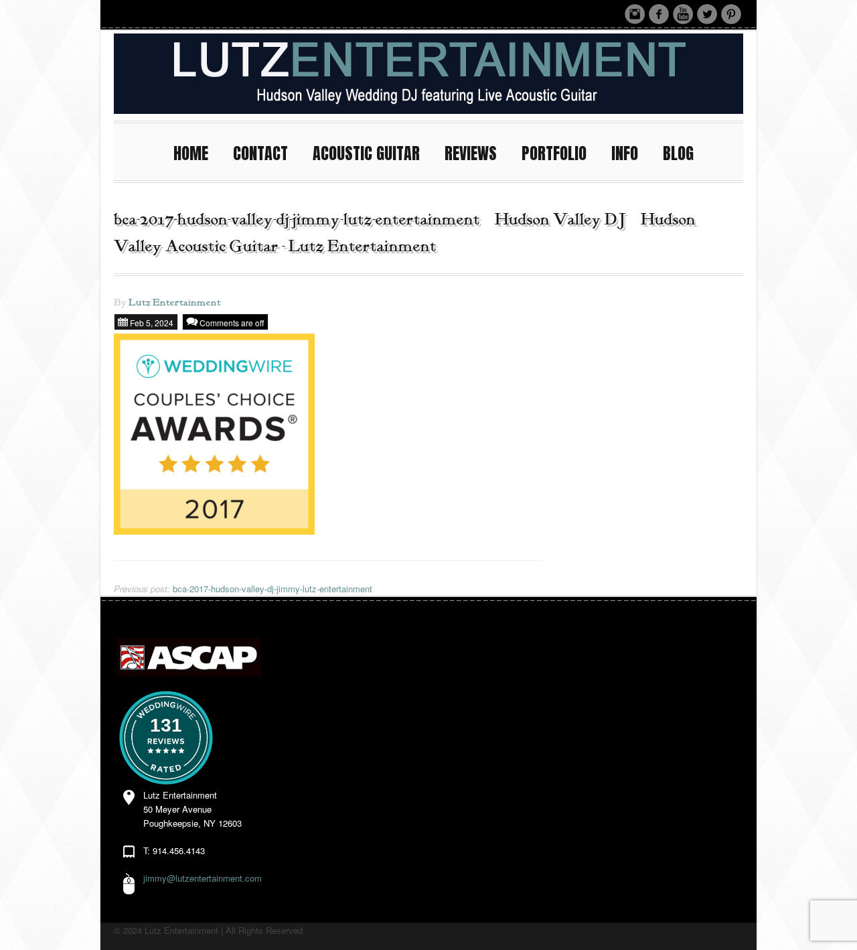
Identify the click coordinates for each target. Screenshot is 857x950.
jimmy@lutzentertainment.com (202, 878)
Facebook (659, 14)
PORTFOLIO (554, 153)
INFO (624, 153)
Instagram (635, 14)
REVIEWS (471, 153)
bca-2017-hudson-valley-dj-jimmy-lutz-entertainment (243, 588)
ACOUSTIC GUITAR (366, 153)
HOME (190, 153)
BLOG (678, 153)
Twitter (707, 14)
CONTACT (260, 153)
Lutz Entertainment (175, 303)
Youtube (683, 14)
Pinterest (731, 14)
